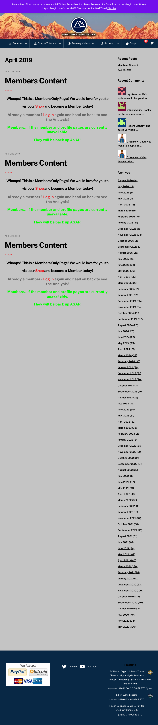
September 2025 (127, 246)
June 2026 (123, 192)
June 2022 (123, 482)
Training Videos (80, 43)
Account (109, 43)
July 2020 (123, 614)
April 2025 (124, 276)
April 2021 (124, 560)
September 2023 (127, 391)
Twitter (73, 666)
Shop (132, 43)
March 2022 (125, 500)
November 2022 (127, 451)
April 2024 (124, 349)
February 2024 (126, 361)
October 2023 (126, 385)
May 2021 (123, 554)
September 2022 (127, 463)
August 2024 (125, 325)
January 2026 (125, 222)
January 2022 (125, 512)
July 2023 (123, 403)
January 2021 (125, 578)
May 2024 (123, 343)
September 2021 (127, 530)
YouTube (91, 666)
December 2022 (127, 445)
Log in (48, 114)
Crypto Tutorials (46, 43)
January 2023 (125, 439)
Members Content (36, 80)
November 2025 (127, 234)
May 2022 (123, 488)
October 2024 (126, 313)
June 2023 (123, 409)
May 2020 (123, 626)
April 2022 (124, 494)
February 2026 (126, 216)
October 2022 (126, 457)
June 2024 (123, 337)
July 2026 (123, 186)
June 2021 (123, 548)
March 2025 (125, 282)
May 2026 (123, 198)
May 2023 (123, 415)
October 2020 (126, 596)
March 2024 (125, 355)
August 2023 (125, 397)
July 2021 (123, 542)
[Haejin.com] (79, 35)
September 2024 (127, 319)
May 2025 (123, 270)
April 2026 (124, 204)
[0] (152, 43)
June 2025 (124, 264)
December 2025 (127, 228)
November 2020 (127, 590)
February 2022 (126, 506)
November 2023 (127, 379)
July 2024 (123, 331)
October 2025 (126, 240)
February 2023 (126, 433)
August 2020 (125, 608)
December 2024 (127, 301)
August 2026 (125, 180)
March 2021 (124, 566)
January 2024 (125, 367)
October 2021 (125, 524)
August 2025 (125, 252)
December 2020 (127, 584)
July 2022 (123, 475)
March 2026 (125, 210)
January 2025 (125, 295)
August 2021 (125, 536)
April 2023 (124, 421)
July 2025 (123, 258)
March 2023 (125, 427)
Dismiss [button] (111, 8)
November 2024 (127, 307)
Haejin (8, 90)
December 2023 (127, 373)
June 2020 (123, 620)
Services (17, 43)
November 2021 (127, 518)
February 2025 (126, 289)
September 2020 (127, 602)
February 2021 (126, 572)
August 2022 (125, 469)
